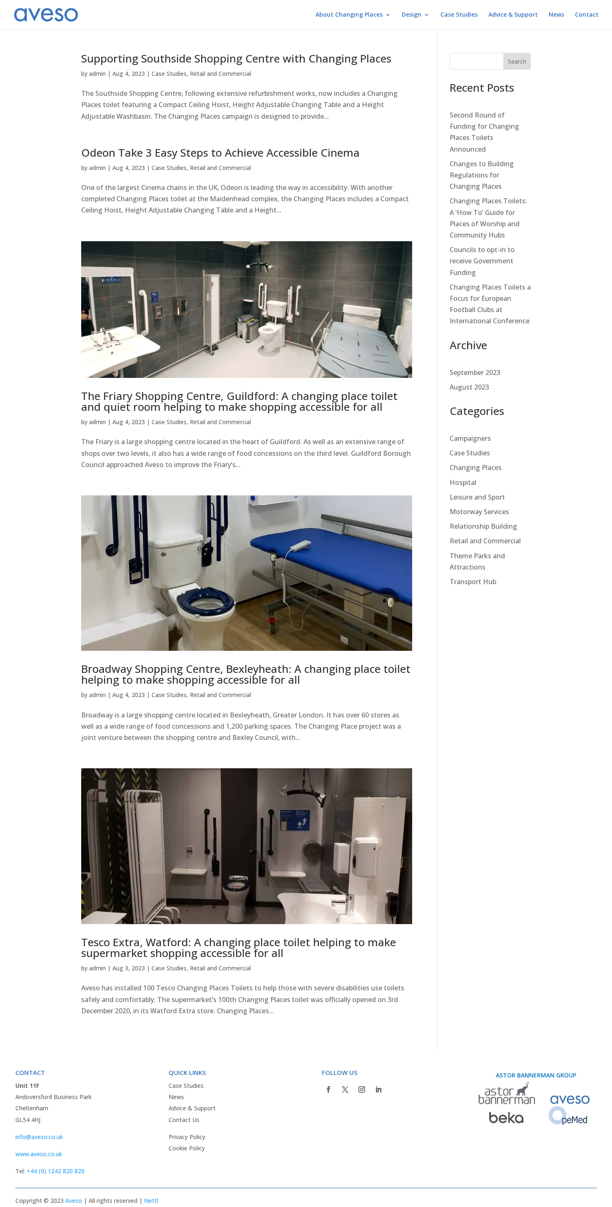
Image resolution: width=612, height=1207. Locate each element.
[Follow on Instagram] (361, 1089)
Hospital (463, 482)
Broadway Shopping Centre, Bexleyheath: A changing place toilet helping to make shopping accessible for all (245, 674)
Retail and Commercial (220, 73)
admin (97, 73)
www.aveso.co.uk (38, 1154)
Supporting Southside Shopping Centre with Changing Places (236, 58)
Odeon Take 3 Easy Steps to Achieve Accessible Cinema (220, 152)
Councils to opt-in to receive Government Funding (482, 261)
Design (411, 15)
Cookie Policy (187, 1148)
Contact (587, 15)
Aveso (73, 1201)
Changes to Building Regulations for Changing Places (482, 175)
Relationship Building (483, 526)
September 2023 (475, 372)
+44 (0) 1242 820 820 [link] (56, 1171)
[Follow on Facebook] (328, 1089)
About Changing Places (349, 15)
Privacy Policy (187, 1137)
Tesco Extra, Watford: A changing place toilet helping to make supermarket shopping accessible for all (238, 947)
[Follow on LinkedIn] (378, 1089)
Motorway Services (479, 511)
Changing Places (476, 467)
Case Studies (459, 15)
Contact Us (184, 1120)
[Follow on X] (345, 1089)
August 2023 (469, 387)
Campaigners (470, 438)
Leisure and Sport (477, 497)
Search (517, 61)
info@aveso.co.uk (39, 1137)
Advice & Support (513, 15)
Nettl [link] (151, 1201)
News (556, 15)
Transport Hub (473, 581)
